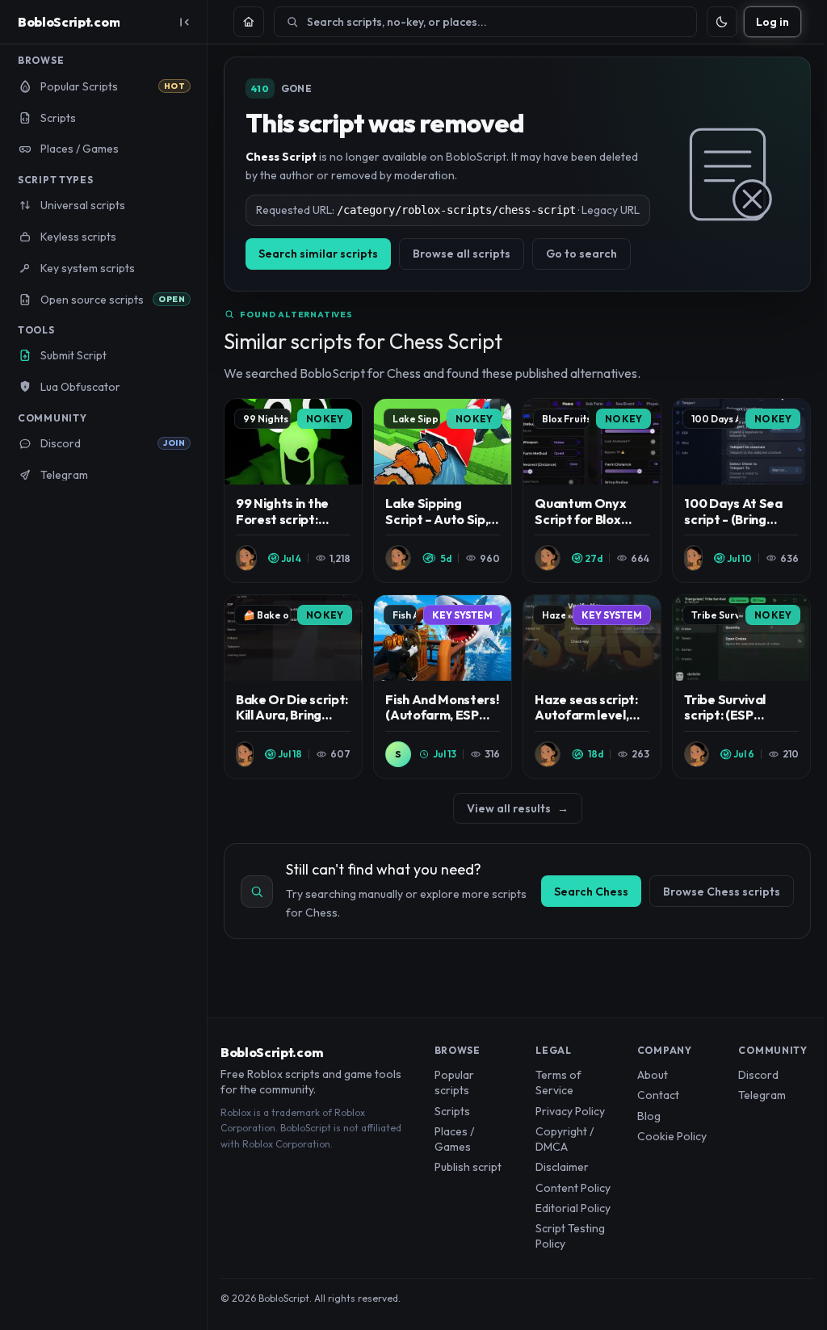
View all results (518, 808)
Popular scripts (454, 1082)
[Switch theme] (722, 21)
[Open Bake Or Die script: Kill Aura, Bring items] (293, 686)
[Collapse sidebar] (184, 22)
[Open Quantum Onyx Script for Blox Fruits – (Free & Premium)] (592, 490)
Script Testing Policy (570, 1236)
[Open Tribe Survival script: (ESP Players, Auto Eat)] (741, 686)
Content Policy (573, 1188)
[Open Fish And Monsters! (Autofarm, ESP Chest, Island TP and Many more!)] (442, 686)
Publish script (468, 1167)
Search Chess (591, 891)
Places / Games (454, 1139)
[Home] (248, 21)
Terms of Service (558, 1082)
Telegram (762, 1095)
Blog (649, 1116)
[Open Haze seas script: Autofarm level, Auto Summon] (592, 686)
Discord (758, 1075)
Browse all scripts (461, 253)
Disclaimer (562, 1167)
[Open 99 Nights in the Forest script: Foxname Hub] (293, 490)
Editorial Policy (573, 1208)
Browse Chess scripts (721, 891)
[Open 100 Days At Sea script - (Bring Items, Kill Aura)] (741, 490)
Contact (658, 1095)
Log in (772, 22)
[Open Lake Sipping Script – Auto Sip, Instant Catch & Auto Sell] (442, 490)
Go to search (581, 253)
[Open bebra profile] (246, 558)
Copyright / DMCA (564, 1139)
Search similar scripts (318, 253)
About (652, 1075)
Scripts (452, 1111)
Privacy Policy (570, 1111)
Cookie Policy (672, 1136)
